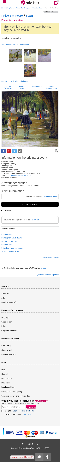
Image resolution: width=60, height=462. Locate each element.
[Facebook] (47, 457)
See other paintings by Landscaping (15, 44)
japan (8, 176)
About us (5, 294)
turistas (20, 176)
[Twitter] (39, 457)
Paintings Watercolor (8, 87)
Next (53, 11)
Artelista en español (9, 302)
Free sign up (6, 346)
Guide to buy (6, 322)
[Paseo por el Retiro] (30, 55)
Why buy (5, 317)
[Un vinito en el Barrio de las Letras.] (30, 70)
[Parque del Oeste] (44, 55)
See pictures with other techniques (14, 81)
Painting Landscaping (23, 8)
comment (35, 220)
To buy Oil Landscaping (10, 251)
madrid (14, 176)
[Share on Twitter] (14, 151)
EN (23, 444)
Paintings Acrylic (22, 87)
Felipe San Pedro (37, 8)
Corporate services (9, 331)
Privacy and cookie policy (11, 391)
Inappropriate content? (51, 257)
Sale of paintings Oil (9, 241)
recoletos (27, 176)
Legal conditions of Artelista (23, 411)
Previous (47, 11)
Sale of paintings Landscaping (12, 248)
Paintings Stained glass (51, 87)
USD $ (30, 444)
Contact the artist (30, 204)
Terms (29, 414)
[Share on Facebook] (3, 151)
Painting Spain (7, 235)
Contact (4, 374)
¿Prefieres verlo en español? (48, 275)
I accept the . (19, 411)
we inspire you (45, 268)
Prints (3, 326)
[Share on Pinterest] (9, 151)
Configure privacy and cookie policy (15, 396)
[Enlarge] (56, 152)
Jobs (3, 298)
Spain (29, 15)
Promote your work (9, 354)
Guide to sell (6, 350)
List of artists (6, 378)
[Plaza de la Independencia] (15, 55)
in (37, 444)
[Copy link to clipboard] (20, 151)
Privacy (24, 414)
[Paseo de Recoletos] (30, 119)
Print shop (5, 383)
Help (3, 370)
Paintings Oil (37, 86)
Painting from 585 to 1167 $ (11, 238)
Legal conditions (8, 387)
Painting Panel (9, 8)
